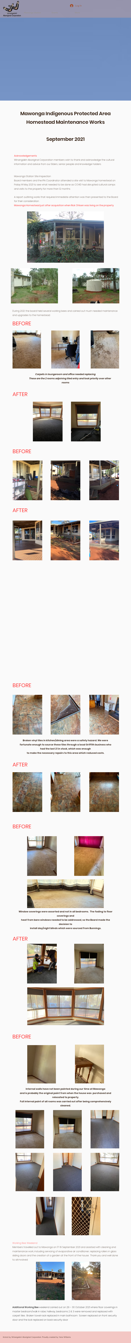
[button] (32, 13)
